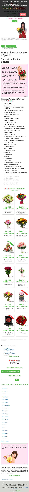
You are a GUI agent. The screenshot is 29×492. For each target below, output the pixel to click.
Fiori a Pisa (4, 425)
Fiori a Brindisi (5, 402)
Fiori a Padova (5, 408)
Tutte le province (4, 441)
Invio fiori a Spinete (8, 354)
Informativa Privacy (17, 8)
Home (2, 46)
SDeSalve (18, 490)
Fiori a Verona (5, 410)
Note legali (26, 487)
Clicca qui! (14, 21)
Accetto (23, 14)
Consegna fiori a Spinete (9, 349)
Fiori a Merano (5, 396)
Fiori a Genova (5, 433)
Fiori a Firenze (5, 419)
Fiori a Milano (5, 393)
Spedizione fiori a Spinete (9, 353)
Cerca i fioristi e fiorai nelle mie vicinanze (10, 371)
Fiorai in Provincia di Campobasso (9, 47)
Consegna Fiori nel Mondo (7, 479)
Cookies (13, 488)
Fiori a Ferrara (5, 416)
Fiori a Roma (4, 391)
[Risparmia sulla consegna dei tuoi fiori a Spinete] (14, 30)
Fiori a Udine (4, 422)
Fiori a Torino (4, 430)
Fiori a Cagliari (5, 399)
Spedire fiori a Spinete (8, 352)
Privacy (17, 488)
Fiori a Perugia (5, 413)
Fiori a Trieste (5, 439)
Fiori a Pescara (5, 427)
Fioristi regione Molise (10, 46)
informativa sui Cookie (7, 8)
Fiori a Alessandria (6, 405)
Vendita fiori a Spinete (8, 350)
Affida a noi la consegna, (14, 17)
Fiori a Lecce (4, 388)
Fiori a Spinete (7, 348)
